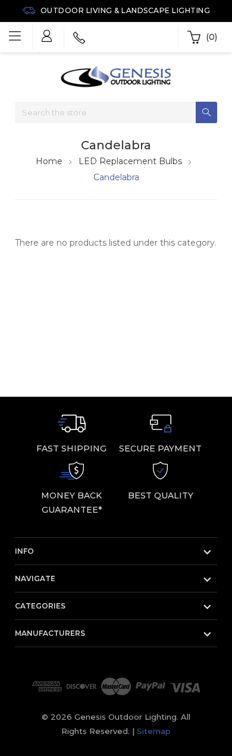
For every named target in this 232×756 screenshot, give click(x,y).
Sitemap (154, 731)
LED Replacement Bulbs (130, 161)
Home (49, 161)
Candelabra (116, 177)
